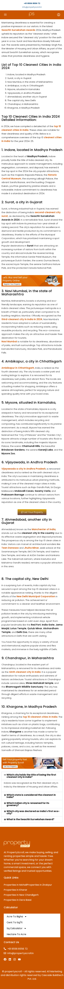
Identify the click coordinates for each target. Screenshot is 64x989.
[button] (32, 776)
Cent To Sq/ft (15, 922)
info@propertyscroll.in (32, 7)
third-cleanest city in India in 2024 (21, 319)
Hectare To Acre (16, 934)
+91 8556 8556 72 (32, 3)
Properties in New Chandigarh (21, 895)
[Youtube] (19, 959)
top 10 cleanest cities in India (40, 716)
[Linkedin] (9, 959)
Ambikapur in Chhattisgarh (17, 367)
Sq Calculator (14, 928)
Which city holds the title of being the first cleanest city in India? (31, 776)
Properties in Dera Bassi (17, 900)
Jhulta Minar (31, 547)
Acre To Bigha (15, 916)
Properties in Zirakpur (39, 885)
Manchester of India (44, 529)
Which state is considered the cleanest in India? (31, 796)
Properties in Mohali (15, 885)
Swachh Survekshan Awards (18, 30)
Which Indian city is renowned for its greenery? (28, 804)
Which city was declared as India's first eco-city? (33, 812)
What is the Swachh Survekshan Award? (30, 819)
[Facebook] (5, 959)
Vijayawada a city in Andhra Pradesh (23, 468)
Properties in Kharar (15, 890)
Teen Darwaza (10, 547)
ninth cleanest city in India (25, 672)
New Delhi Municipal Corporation (36, 596)
